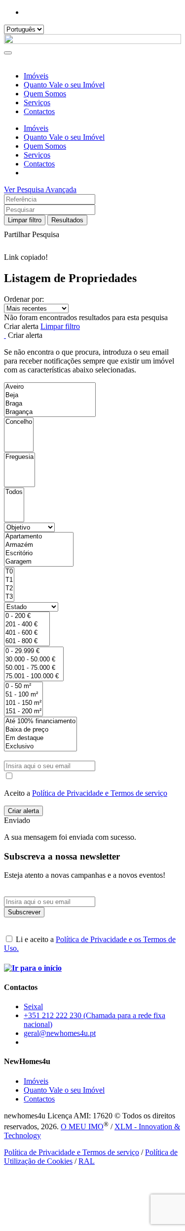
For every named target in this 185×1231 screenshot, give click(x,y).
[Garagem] (38, 562)
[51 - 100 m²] (23, 695)
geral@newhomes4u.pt (60, 1033)
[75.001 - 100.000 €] (33, 676)
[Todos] (14, 492)
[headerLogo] (92, 41)
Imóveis (36, 76)
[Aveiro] (49, 387)
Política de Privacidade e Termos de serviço (99, 793)
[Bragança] (49, 412)
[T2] (9, 588)
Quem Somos (45, 93)
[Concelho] (18, 422)
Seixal (33, 1006)
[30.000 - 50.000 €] (33, 660)
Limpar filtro (24, 220)
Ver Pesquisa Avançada (40, 189)
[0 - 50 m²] (23, 686)
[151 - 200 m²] (23, 711)
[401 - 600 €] (26, 633)
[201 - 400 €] (26, 624)
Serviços (37, 102)
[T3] (9, 597)
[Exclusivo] (40, 746)
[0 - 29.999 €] (33, 651)
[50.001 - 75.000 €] (33, 668)
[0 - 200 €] (26, 616)
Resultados (67, 220)
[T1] (9, 580)
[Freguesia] (19, 457)
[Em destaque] (40, 738)
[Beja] (49, 395)
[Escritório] (38, 553)
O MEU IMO (82, 1126)
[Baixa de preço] (40, 730)
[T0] (9, 572)
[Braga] (49, 404)
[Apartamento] (38, 537)
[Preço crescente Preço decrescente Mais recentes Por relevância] (92, 308)
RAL (86, 1161)
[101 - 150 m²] (23, 703)
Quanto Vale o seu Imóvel (64, 85)
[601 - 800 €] (26, 641)
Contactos (39, 111)
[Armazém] (38, 545)
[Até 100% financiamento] (40, 721)
